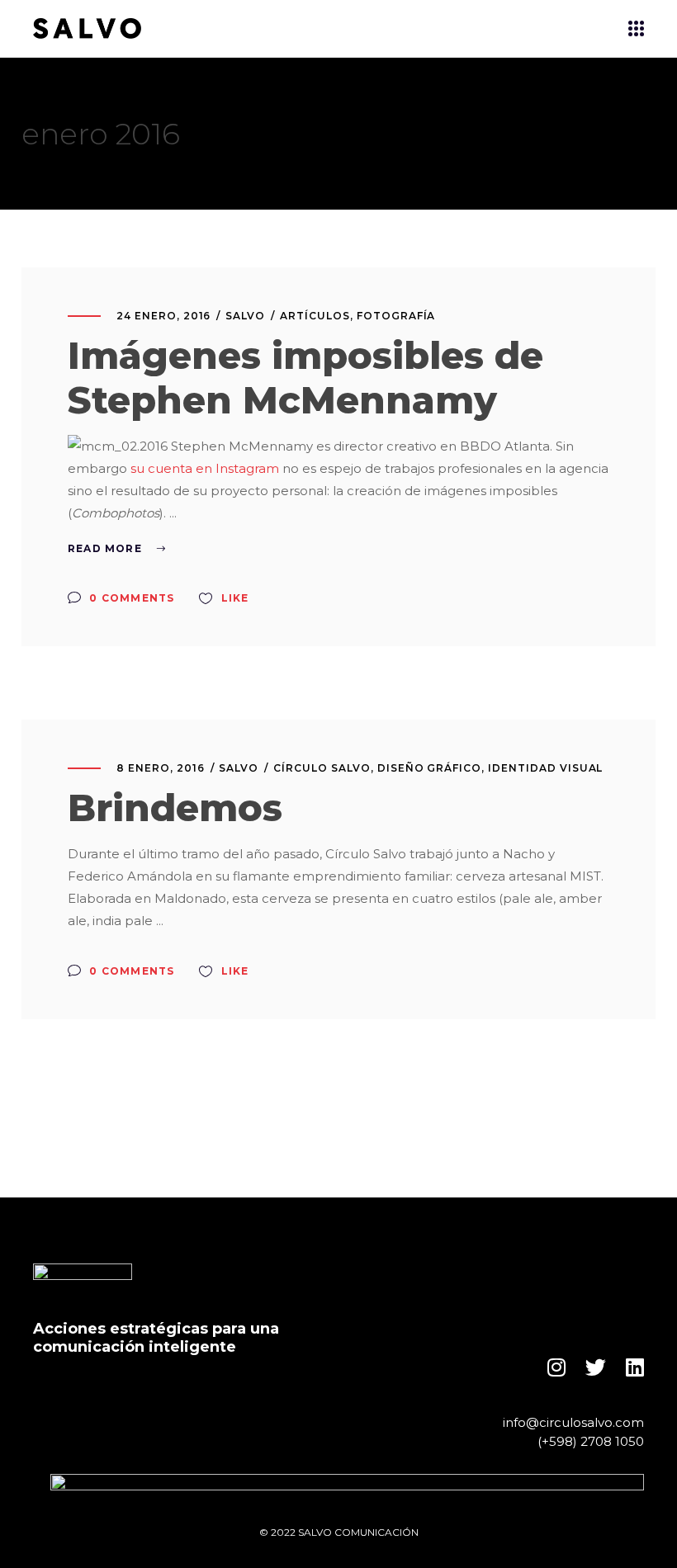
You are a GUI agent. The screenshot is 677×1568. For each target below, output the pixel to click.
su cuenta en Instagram (204, 468)
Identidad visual (545, 768)
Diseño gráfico (429, 768)
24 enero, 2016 (163, 315)
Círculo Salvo (321, 768)
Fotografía (396, 315)
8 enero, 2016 (160, 768)
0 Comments (130, 598)
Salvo (245, 315)
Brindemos (175, 807)
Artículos (315, 315)
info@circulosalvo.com (573, 1422)
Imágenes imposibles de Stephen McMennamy (305, 378)
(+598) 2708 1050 (590, 1441)
